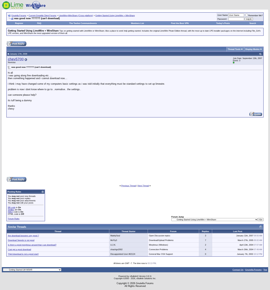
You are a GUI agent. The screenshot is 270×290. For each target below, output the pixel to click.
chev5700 (16, 59)
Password (221, 19)
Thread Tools (234, 49)
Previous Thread (128, 186)
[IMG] (10, 212)
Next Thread (143, 186)
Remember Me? (255, 15)
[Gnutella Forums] (24, 8)
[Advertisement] (135, 147)
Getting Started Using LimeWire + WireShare (115, 15)
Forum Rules (13, 219)
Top (265, 270)
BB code (11, 207)
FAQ (39, 23)
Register (19, 23)
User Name (222, 15)
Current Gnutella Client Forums (42, 15)
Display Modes (252, 49)
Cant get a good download (19, 249)
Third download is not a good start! (23, 254)
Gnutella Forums (18, 15)
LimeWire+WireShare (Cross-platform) (76, 15)
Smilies (11, 210)
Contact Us (238, 270)
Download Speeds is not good (21, 240)
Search (252, 23)
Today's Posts (223, 23)
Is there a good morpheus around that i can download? (32, 245)
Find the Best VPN (180, 23)
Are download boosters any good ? (23, 236)
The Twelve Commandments (83, 23)
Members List (137, 23)
